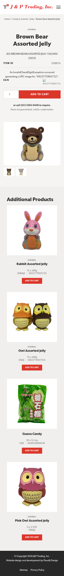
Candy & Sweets (20, 19)
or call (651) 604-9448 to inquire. (32, 105)
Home (7, 19)
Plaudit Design (51, 560)
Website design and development (23, 560)
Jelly (32, 19)
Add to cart (40, 94)
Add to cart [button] (32, 281)
